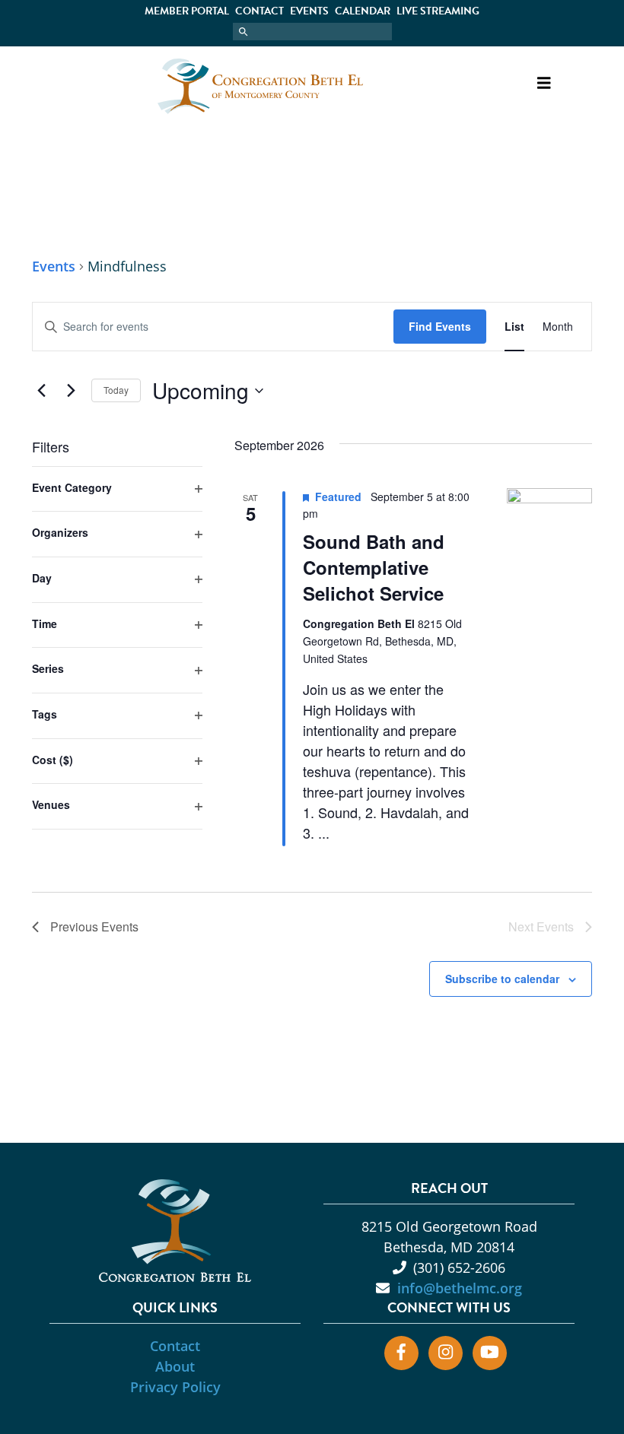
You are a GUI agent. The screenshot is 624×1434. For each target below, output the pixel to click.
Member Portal (187, 11)
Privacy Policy (175, 1387)
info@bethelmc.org (459, 1288)
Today (116, 389)
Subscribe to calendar (502, 978)
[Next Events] (71, 391)
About (175, 1366)
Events (309, 11)
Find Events (440, 326)
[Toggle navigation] (543, 87)
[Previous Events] (41, 391)
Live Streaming (437, 11)
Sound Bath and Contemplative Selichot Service (373, 567)
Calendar (362, 11)
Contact (259, 11)
